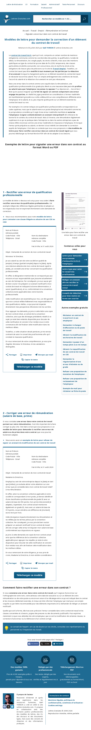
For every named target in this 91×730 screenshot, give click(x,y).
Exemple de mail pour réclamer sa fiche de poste (74, 389)
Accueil (26, 30)
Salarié (43, 4)
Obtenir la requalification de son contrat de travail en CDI (74, 352)
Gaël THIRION (48, 48)
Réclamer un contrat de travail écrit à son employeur (73, 318)
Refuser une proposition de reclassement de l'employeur (75, 381)
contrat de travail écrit (21, 55)
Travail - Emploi (37, 30)
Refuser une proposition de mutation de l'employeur (75, 372)
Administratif (54, 4)
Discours (81, 4)
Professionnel (46, 8)
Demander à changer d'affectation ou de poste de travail (74, 327)
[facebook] (4, 706)
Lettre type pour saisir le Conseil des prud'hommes (72, 271)
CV (26, 4)
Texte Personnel (68, 4)
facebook (34, 644)
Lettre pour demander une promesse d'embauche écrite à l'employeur (72, 260)
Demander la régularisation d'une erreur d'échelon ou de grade (73, 363)
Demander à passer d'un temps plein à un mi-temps (75, 343)
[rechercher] (84, 18)
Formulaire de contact (59, 695)
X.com (47, 644)
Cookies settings (55, 705)
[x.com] (8, 706)
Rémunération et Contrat (57, 30)
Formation (34, 4)
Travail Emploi (59, 68)
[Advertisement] (45, 169)
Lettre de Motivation (14, 4)
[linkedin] (12, 706)
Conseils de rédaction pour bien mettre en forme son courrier (71, 296)
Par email (59, 644)
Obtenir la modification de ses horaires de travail (74, 336)
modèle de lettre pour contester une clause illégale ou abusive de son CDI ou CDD (29, 219)
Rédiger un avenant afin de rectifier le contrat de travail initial (71, 284)
